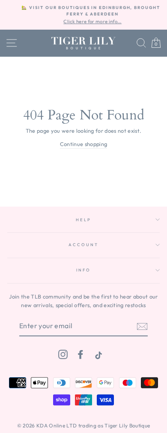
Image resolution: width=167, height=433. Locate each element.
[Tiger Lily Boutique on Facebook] (80, 354)
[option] (86, 14)
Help (83, 219)
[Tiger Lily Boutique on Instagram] (63, 354)
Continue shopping (83, 143)
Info (83, 269)
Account (83, 244)
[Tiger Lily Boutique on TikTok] (97, 354)
